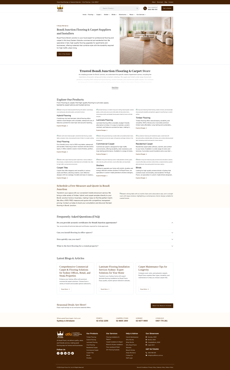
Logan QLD (151, 345)
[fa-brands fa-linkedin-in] (65, 353)
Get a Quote (167, 8)
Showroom (160, 2)
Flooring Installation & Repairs (112, 338)
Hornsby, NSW (152, 337)
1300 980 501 (152, 9)
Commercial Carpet (92, 350)
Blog (166, 2)
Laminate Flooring (91, 342)
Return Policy (169, 367)
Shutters (88, 358)
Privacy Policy (152, 367)
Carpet (98, 14)
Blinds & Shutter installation (114, 344)
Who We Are (130, 340)
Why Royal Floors (131, 345)
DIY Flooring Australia (112, 350)
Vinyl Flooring (90, 345)
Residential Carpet (91, 347)
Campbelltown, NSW (154, 342)
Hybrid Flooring (91, 340)
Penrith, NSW (152, 340)
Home (84, 14)
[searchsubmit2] (138, 8)
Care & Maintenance (132, 337)
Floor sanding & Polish (113, 347)
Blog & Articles (130, 350)
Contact (171, 2)
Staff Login (129, 358)
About (154, 2)
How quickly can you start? (69, 239)
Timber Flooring (91, 337)
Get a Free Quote (64, 54)
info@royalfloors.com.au (155, 355)
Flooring (90, 14)
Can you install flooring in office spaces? (75, 232)
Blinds (113, 14)
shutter (106, 14)
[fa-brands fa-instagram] (61, 353)
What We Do (130, 342)
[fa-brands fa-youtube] (69, 353)
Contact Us (129, 355)
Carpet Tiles (90, 353)
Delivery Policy (161, 367)
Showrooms (122, 14)
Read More (115, 87)
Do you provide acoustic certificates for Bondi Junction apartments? (87, 222)
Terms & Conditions (142, 367)
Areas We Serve (63, 26)
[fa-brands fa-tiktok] (72, 353)
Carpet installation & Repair (114, 342)
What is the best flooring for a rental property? (77, 246)
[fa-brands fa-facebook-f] (58, 353)
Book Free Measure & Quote (162, 305)
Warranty (128, 347)
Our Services (140, 14)
